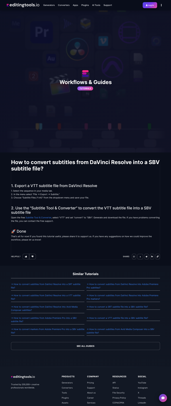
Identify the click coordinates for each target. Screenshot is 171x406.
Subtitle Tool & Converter (38, 217)
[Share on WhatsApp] (134, 256)
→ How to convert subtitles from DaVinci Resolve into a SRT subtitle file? (45, 286)
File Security (118, 392)
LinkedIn (142, 402)
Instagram (143, 387)
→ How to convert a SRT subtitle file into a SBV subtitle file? (117, 306)
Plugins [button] (85, 5)
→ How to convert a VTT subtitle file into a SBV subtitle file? (117, 318)
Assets (65, 402)
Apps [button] (75, 5)
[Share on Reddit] (146, 256)
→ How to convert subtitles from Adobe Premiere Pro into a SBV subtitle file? (44, 320)
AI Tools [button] (96, 5)
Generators (67, 382)
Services (91, 402)
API (114, 382)
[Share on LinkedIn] (152, 256)
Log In (151, 5)
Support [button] (108, 5)
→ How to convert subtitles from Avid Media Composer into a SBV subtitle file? (120, 331)
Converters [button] (64, 5)
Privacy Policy (119, 398)
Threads (142, 398)
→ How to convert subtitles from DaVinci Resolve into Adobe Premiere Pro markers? (122, 297)
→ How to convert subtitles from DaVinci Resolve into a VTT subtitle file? (46, 297)
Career (90, 398)
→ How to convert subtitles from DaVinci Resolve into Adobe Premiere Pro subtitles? (122, 286)
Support (91, 387)
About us (91, 392)
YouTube (142, 382)
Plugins (65, 398)
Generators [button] (49, 5)
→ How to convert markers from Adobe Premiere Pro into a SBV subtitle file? (47, 331)
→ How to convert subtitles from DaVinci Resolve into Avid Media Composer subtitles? (44, 308)
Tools (64, 392)
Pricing (90, 382)
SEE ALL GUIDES (85, 346)
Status (115, 387)
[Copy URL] (157, 256)
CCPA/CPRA (118, 402)
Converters (67, 387)
